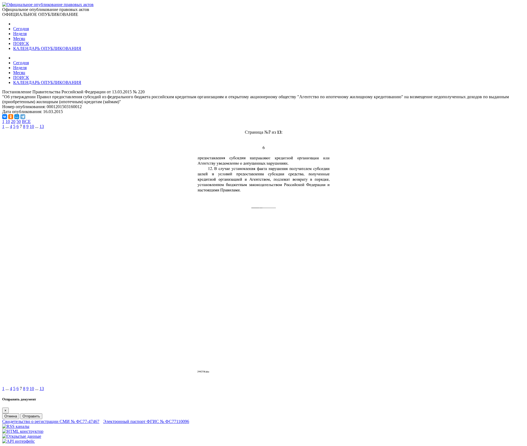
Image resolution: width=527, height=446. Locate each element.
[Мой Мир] (16, 116)
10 (7, 121)
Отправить (31, 416)
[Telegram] (22, 116)
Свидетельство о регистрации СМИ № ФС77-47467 (50, 421)
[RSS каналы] (15, 426)
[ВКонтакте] (4, 116)
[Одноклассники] (10, 116)
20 (13, 121)
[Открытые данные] (21, 436)
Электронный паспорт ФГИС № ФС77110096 (146, 421)
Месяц (19, 38)
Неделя (20, 33)
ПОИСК (21, 43)
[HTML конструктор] (22, 431)
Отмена (10, 416)
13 (42, 126)
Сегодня (21, 28)
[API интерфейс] (18, 441)
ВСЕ (26, 121)
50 (18, 121)
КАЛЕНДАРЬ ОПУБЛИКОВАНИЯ (47, 48)
